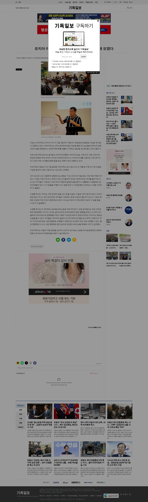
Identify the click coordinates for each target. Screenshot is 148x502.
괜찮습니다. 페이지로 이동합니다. (61, 67)
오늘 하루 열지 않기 (93, 72)
